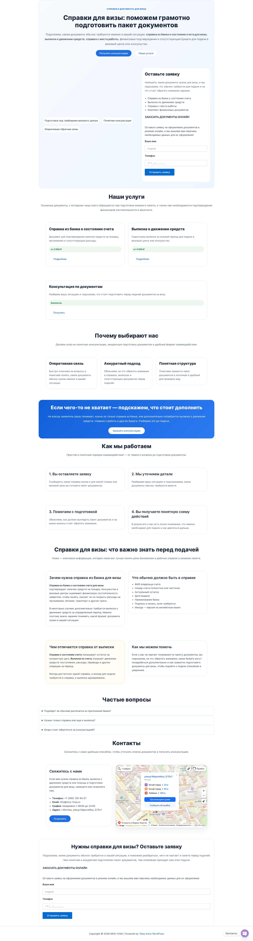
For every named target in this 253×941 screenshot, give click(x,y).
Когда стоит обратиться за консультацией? (69, 729)
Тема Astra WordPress (151, 933)
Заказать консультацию (126, 430)
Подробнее (59, 259)
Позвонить (60, 818)
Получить (59, 312)
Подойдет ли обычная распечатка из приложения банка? (77, 710)
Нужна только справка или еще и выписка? (69, 720)
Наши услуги (146, 53)
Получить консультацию (113, 53)
